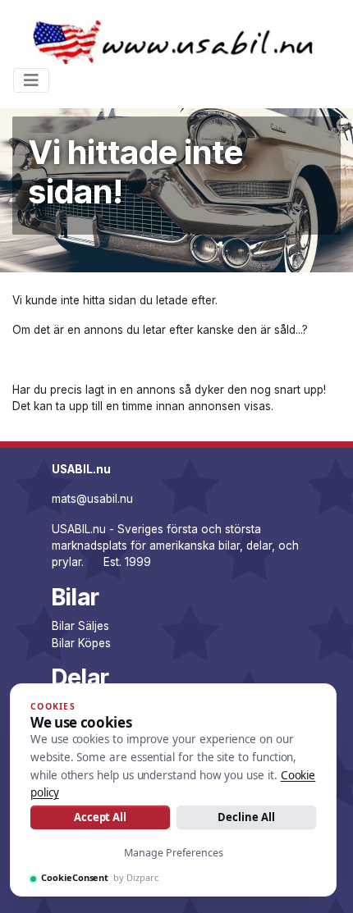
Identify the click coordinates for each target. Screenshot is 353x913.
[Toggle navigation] (31, 80)
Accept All (100, 817)
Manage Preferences (173, 853)
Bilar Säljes (80, 625)
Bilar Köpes (81, 643)
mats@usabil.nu (92, 498)
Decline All (246, 817)
